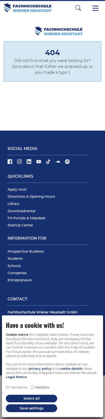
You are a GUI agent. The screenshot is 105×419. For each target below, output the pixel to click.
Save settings (31, 408)
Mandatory (19, 387)
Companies (17, 273)
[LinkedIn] (29, 163)
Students (15, 258)
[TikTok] (49, 163)
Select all (31, 398)
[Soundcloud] (58, 163)
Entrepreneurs (20, 280)
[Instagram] (20, 163)
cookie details (71, 368)
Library (14, 204)
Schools (14, 266)
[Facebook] (10, 163)
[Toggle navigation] (95, 8)
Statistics (42, 387)
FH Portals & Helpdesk (26, 218)
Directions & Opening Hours (31, 196)
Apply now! (17, 189)
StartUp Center (20, 225)
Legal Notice (16, 377)
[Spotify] (67, 163)
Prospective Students (26, 251)
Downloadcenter (22, 211)
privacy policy (40, 368)
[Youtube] (39, 163)
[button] (78, 8)
